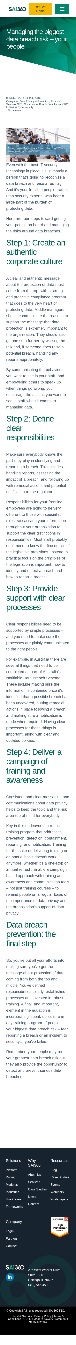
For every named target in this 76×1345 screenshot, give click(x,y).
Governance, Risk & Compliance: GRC (46, 104)
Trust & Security (22, 1316)
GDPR (27, 1318)
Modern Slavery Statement (50, 1318)
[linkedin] (10, 1277)
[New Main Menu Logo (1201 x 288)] (17, 9)
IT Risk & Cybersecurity (19, 107)
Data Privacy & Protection (34, 101)
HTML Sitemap (38, 1321)
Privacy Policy (42, 1316)
